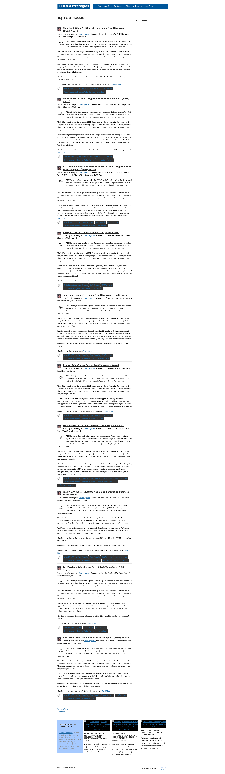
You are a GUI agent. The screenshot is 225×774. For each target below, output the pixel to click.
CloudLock (101, 92)
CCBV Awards (107, 88)
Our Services (118, 6)
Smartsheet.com (103, 359)
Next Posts (61, 712)
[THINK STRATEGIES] (73, 7)
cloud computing (120, 478)
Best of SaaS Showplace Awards (76, 88)
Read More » (116, 84)
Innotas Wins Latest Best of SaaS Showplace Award (91, 365)
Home (100, 6)
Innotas (100, 419)
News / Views (148, 6)
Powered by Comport (148, 768)
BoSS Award (94, 695)
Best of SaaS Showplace (72, 627)
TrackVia (124, 561)
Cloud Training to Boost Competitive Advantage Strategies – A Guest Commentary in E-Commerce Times (95, 737)
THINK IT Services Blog (66, 733)
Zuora (110, 160)
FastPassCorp (102, 631)
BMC (91, 222)
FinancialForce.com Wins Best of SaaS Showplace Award (93, 425)
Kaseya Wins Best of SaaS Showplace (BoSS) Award (91, 232)
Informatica (101, 160)
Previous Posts (62, 709)
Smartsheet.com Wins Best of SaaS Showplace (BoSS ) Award (96, 295)
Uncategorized (84, 34)
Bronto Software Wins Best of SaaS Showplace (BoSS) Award (96, 637)
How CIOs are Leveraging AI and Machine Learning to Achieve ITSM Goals (152, 732)
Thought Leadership (133, 6)
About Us (107, 6)
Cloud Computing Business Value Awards (79, 92)
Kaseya (99, 288)
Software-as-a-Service (66, 485)
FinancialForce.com (104, 482)
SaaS (115, 482)
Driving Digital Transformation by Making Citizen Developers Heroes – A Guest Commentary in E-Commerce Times (124, 737)
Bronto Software (107, 695)
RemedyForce (102, 226)
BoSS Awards (95, 88)
